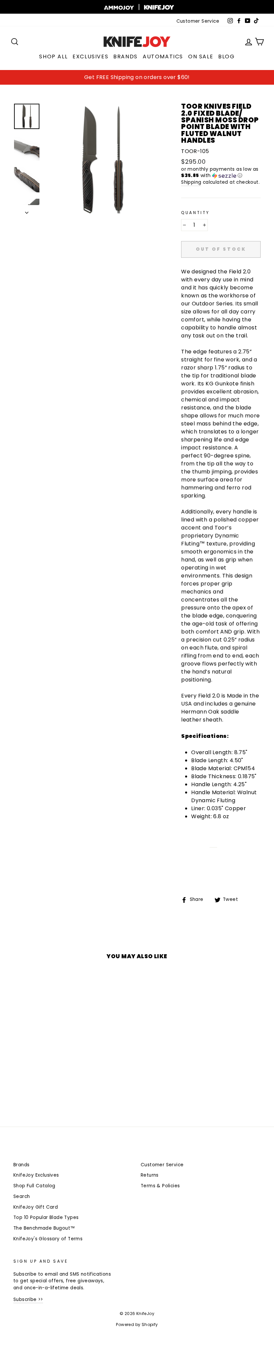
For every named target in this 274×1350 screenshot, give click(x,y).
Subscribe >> (28, 1299)
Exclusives (90, 56)
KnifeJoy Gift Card (35, 1207)
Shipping (191, 182)
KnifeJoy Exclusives (36, 1175)
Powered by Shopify (137, 1324)
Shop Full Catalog (34, 1186)
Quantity (195, 212)
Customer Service (197, 21)
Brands (125, 56)
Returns (150, 1175)
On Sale (200, 56)
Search (21, 1196)
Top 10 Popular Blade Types (46, 1217)
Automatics (163, 56)
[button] (221, 172)
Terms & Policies (160, 1186)
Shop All (53, 56)
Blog (226, 56)
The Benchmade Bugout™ (44, 1228)
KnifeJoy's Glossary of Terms (48, 1239)
